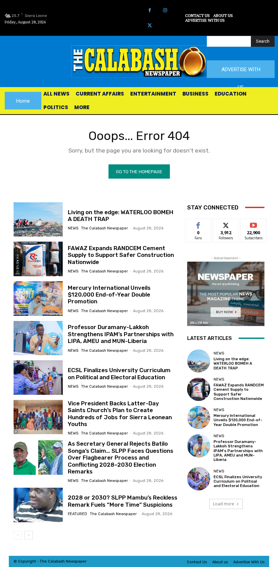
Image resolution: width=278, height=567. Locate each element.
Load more (223, 504)
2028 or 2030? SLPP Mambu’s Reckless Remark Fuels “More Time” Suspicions (122, 501)
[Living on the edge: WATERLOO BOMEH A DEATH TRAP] (38, 219)
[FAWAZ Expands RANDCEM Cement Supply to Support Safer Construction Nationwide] (38, 259)
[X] (150, 26)
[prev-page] (18, 535)
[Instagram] (165, 10)
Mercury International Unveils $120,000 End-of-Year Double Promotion (109, 294)
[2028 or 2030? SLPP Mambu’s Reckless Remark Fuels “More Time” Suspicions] (38, 505)
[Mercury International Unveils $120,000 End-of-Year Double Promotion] (38, 298)
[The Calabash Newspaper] (139, 61)
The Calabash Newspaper (104, 228)
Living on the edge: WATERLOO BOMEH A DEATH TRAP (233, 363)
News (73, 228)
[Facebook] (150, 10)
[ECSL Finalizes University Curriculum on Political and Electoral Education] (38, 377)
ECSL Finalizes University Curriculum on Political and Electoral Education (119, 373)
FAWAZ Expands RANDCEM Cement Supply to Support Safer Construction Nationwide (121, 255)
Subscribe (253, 223)
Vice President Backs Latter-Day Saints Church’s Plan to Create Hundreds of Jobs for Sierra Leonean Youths (120, 413)
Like (198, 223)
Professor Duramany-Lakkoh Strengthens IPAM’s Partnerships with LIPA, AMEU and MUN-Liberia (121, 334)
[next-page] (28, 535)
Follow (226, 223)
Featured (77, 514)
